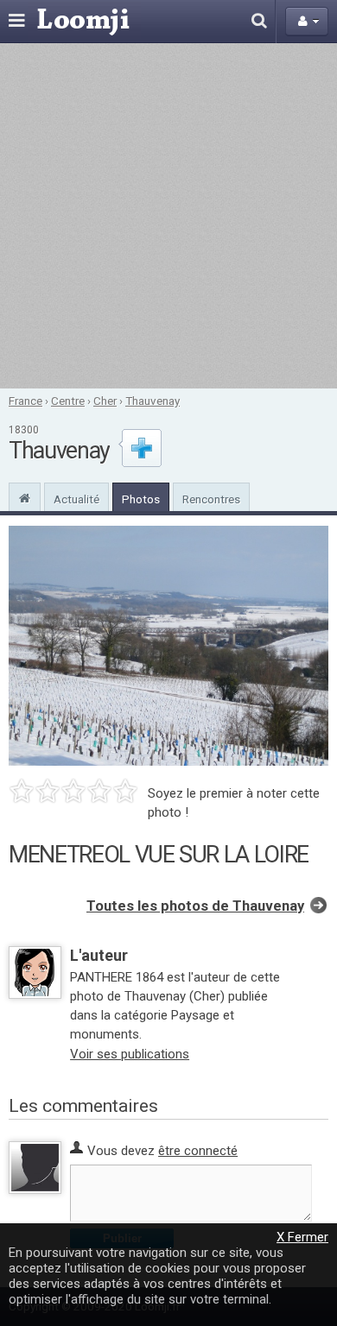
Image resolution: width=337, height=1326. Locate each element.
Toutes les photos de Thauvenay (195, 906)
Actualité (76, 499)
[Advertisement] (168, 215)
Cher (105, 400)
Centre (68, 400)
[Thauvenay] (25, 496)
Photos (141, 499)
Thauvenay (152, 400)
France (25, 400)
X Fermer (302, 1237)
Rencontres (211, 499)
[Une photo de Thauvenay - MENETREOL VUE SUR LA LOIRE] (168, 646)
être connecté (198, 1151)
